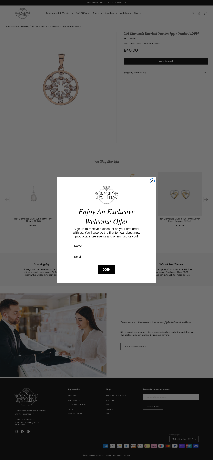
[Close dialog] (152, 181)
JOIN (106, 269)
